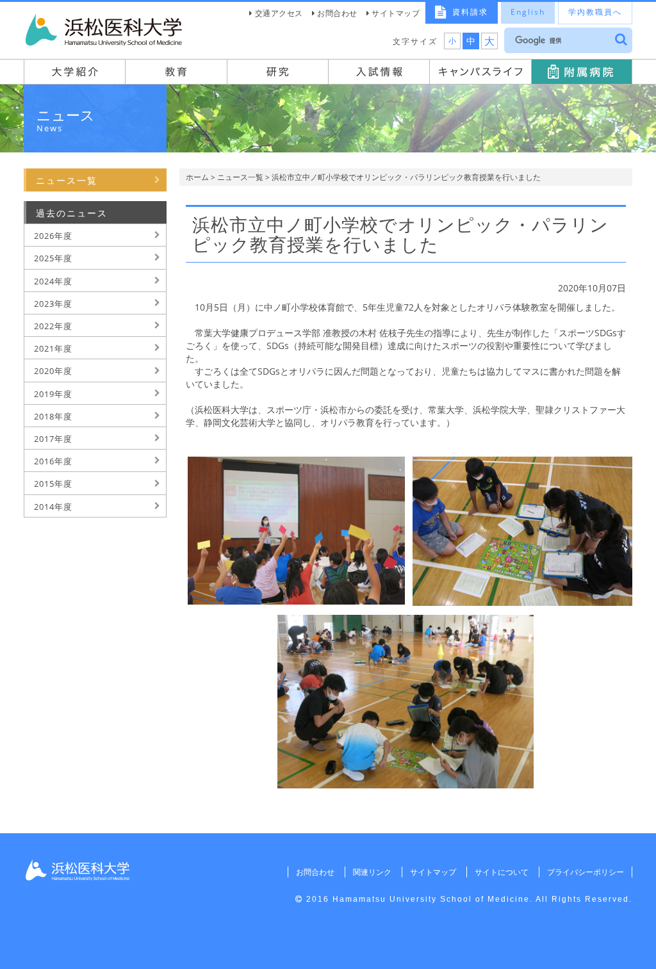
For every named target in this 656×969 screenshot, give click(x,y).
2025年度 (53, 258)
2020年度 (53, 371)
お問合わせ (337, 13)
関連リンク (372, 872)
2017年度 (53, 438)
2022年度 (53, 326)
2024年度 (53, 281)
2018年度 (53, 416)
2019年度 (53, 394)
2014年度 (53, 506)
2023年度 (53, 303)
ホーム (197, 177)
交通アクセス (279, 13)
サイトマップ (396, 13)
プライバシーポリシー (585, 872)
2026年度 (53, 235)
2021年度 (53, 348)
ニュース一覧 (240, 177)
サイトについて (502, 872)
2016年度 (53, 461)
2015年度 (53, 483)
